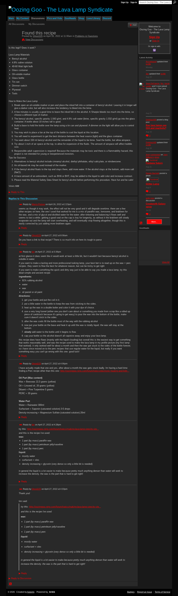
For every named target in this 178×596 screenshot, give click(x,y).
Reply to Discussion (20, 578)
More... (154, 222)
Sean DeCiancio (152, 83)
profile (148, 64)
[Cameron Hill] (153, 235)
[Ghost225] (14, 40)
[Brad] (163, 245)
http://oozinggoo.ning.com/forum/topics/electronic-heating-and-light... (94, 371)
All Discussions (16, 24)
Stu (147, 74)
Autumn (30, 592)
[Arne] (153, 254)
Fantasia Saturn (154, 163)
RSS (10, 584)
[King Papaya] (144, 235)
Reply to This (17, 192)
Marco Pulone (38, 204)
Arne (148, 155)
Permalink (20, 204)
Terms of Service (162, 592)
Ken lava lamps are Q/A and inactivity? (156, 127)
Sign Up (124, 2)
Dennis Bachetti (152, 173)
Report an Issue (144, 592)
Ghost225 (38, 36)
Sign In (133, 2)
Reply (23, 228)
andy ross (150, 198)
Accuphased (151, 62)
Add (134, 25)
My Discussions (37, 24)
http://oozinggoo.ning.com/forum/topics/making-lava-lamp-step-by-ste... (63, 429)
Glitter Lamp (152, 184)
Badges (131, 592)
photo (157, 157)
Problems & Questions (86, 36)
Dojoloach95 (151, 120)
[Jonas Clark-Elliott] (144, 245)
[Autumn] (144, 254)
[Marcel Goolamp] (163, 254)
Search (174, 2)
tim (33, 252)
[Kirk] (153, 245)
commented (155, 155)
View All (165, 262)
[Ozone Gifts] (163, 235)
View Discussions (34, 39)
